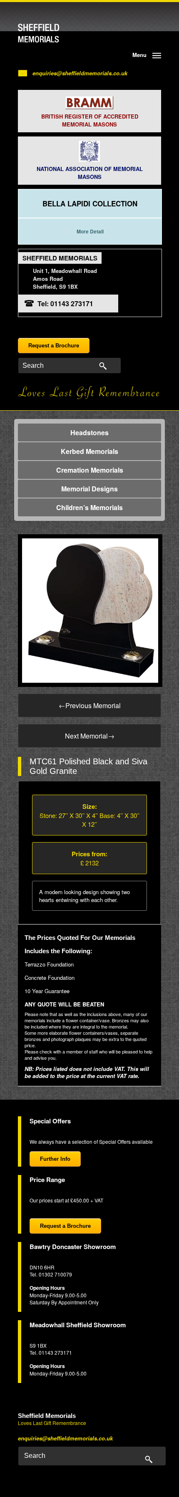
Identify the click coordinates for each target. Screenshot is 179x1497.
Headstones (89, 432)
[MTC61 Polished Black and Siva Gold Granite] (90, 610)
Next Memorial (89, 736)
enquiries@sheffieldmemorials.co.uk (79, 73)
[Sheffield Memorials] (52, 33)
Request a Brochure (53, 345)
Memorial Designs (89, 488)
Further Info (55, 1159)
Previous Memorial (90, 705)
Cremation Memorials (89, 470)
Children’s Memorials (89, 507)
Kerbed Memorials (89, 451)
